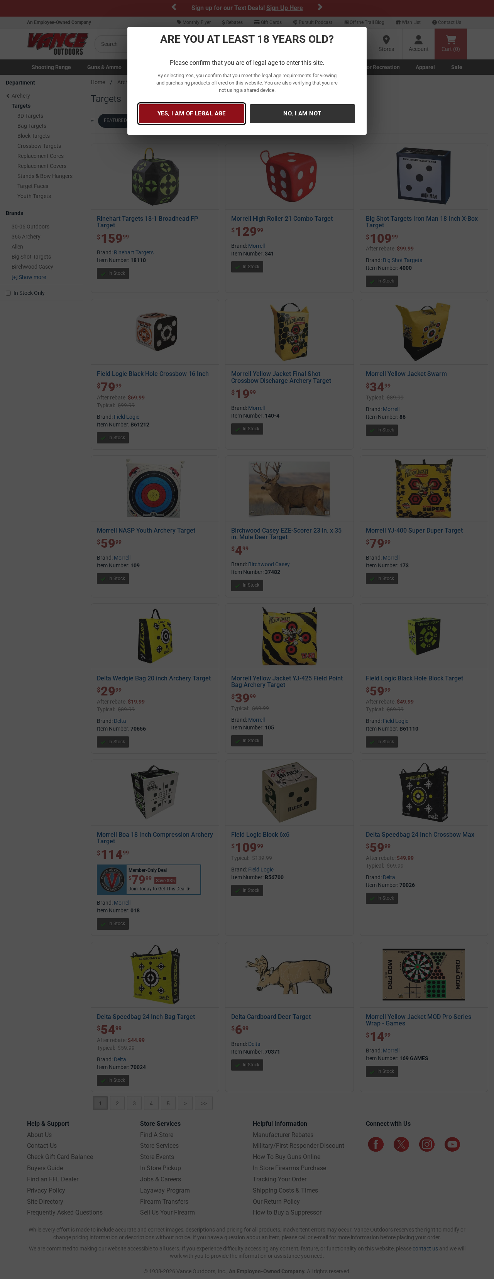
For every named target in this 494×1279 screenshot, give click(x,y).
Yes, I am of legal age (191, 113)
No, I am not (302, 113)
